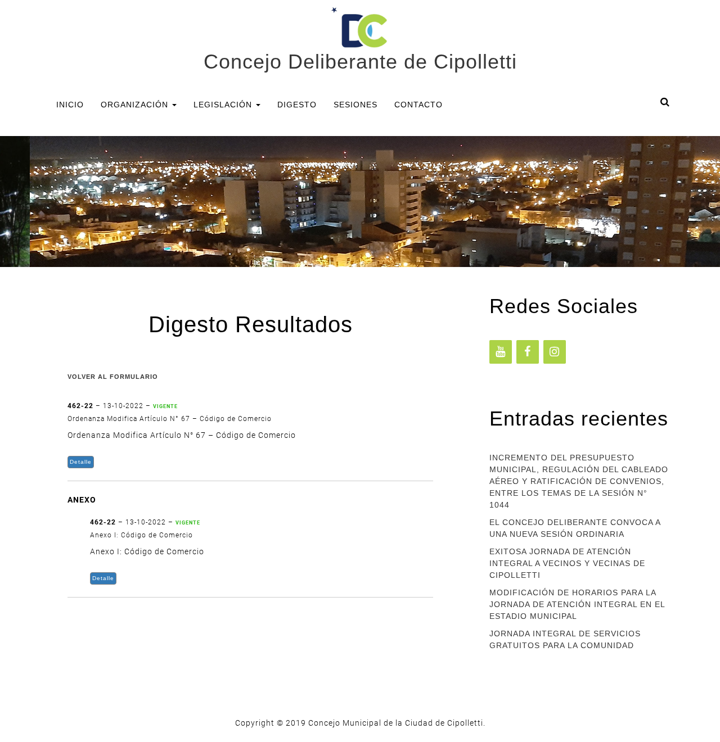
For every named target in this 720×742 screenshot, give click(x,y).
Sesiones (355, 104)
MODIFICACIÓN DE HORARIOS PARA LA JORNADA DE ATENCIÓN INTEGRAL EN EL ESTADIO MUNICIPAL (577, 604)
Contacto (418, 104)
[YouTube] (500, 352)
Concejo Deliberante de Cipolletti (360, 61)
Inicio (70, 104)
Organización (136, 104)
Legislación (224, 104)
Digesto (297, 104)
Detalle (81, 462)
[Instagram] (554, 352)
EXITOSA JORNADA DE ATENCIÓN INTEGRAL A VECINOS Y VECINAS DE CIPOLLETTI (567, 563)
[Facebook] (527, 352)
